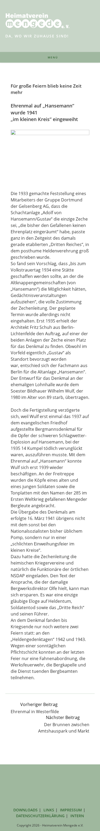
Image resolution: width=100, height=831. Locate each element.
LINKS (48, 809)
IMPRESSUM (71, 809)
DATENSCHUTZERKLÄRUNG (40, 815)
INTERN (77, 815)
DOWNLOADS (25, 809)
